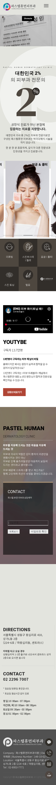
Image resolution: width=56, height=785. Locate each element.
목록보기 (13, 531)
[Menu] (46, 5)
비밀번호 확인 (39, 531)
